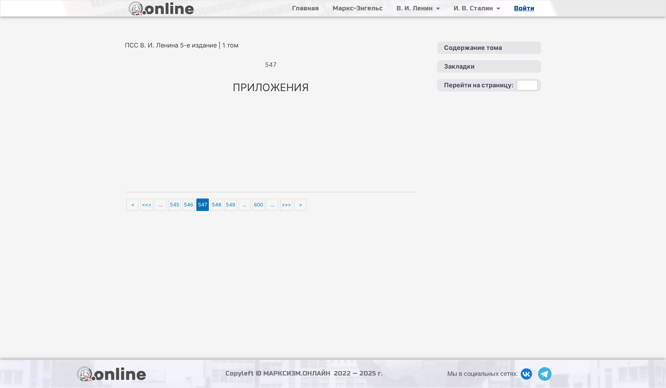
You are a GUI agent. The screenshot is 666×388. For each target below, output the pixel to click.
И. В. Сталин (473, 8)
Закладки (459, 66)
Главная (305, 8)
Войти (524, 8)
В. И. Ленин (414, 8)
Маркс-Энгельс (358, 8)
